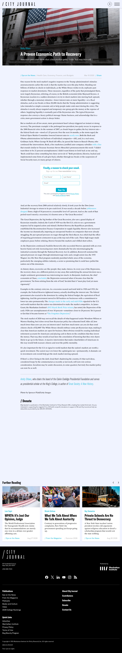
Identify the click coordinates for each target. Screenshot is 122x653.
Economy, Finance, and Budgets (61, 75)
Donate (27, 401)
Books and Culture (9, 604)
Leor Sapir (8, 511)
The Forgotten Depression (58, 313)
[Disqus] (61, 444)
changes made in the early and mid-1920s (65, 301)
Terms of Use (7, 630)
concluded (42, 278)
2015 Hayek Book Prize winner (61, 307)
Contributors (67, 595)
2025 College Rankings (11, 610)
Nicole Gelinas (50, 511)
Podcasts (6, 601)
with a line (96, 144)
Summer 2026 (71, 538)
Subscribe (66, 600)
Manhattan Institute (10, 624)
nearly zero (74, 135)
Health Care (42, 75)
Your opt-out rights (8, 649)
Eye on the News (13, 538)
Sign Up (61, 190)
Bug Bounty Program (10, 633)
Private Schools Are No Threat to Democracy (99, 517)
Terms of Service (61, 195)
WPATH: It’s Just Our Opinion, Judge (17, 517)
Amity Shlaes (25, 48)
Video (4, 607)
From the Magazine (53, 538)
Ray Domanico (90, 511)
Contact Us (66, 609)
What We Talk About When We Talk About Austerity (61, 517)
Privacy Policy (74, 194)
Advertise (6, 621)
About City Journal (70, 591)
